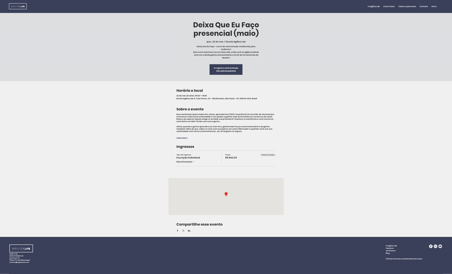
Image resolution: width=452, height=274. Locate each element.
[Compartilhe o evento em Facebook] (177, 231)
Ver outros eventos (226, 71)
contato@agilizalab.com (19, 262)
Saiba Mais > (182, 138)
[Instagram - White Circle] (435, 246)
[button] (389, 6)
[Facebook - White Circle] (431, 246)
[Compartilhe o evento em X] (183, 231)
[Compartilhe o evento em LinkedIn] (189, 231)
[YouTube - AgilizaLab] (440, 246)
